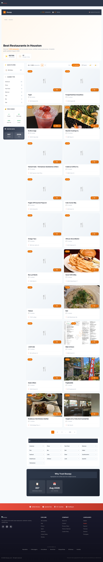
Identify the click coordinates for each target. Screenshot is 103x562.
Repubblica (25, 549)
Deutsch (85, 531)
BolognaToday (62, 549)
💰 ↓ (96, 65)
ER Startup (70, 549)
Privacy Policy (65, 526)
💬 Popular (84, 65)
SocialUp (79, 549)
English (85, 523)
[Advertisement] (51, 32)
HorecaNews (44, 549)
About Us (64, 520)
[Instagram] (6, 526)
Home (5, 19)
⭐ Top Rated (76, 65)
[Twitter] (10, 526)
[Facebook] (3, 526)
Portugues (85, 534)
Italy (42, 523)
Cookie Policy (65, 531)
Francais (85, 528)
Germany (43, 531)
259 (70, 432)
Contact (64, 523)
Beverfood (52, 549)
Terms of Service (66, 528)
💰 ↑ (91, 65)
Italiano (85, 520)
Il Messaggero (34, 549)
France (42, 526)
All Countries (44, 520)
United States (44, 534)
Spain (42, 528)
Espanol (85, 526)
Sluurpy (43, 537)
